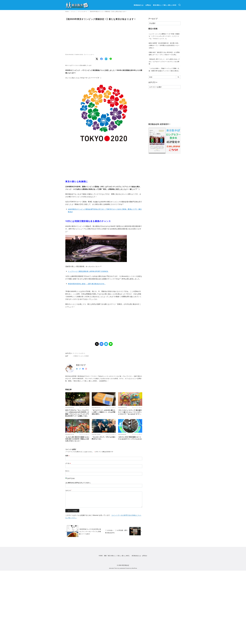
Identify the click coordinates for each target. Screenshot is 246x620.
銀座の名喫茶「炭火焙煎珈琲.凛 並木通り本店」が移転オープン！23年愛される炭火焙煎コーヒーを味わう (164, 45)
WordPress (134, 568)
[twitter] (79, 368)
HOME (101, 555)
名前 (67, 455)
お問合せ (148, 5)
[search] (178, 77)
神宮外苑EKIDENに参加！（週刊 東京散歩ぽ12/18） (87, 284)
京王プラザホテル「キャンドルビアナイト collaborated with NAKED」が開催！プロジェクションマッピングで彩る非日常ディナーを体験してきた (77, 413)
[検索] (179, 5)
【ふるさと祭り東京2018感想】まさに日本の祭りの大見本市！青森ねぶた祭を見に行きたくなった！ (77, 439)
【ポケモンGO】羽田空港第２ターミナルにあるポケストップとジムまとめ (130, 438)
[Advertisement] (103, 37)
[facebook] (83, 368)
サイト (67, 471)
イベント (73, 11)
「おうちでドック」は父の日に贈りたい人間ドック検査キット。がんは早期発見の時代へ (103, 412)
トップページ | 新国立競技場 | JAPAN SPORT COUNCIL (88, 271)
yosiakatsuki (122, 568)
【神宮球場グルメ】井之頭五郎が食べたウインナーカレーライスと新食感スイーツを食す (90, 531)
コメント (68, 490)
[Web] (76, 368)
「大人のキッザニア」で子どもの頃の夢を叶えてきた (103, 438)
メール (68, 463)
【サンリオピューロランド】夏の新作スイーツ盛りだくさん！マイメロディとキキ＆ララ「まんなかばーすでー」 (130, 412)
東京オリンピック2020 (81, 356)
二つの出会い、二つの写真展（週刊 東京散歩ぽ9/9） (116, 531)
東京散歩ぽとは (138, 5)
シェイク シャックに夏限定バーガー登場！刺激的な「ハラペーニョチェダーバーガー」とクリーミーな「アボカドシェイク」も (164, 36)
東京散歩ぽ (125, 565)
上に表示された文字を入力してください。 (78, 483)
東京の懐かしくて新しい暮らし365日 (164, 5)
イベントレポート (83, 11)
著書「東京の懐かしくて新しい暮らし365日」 (117, 555)
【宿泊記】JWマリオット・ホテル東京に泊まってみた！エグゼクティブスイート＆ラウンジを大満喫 (164, 61)
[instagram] (86, 368)
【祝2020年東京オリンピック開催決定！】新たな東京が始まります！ (108, 11)
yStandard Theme (113, 568)
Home (67, 11)
